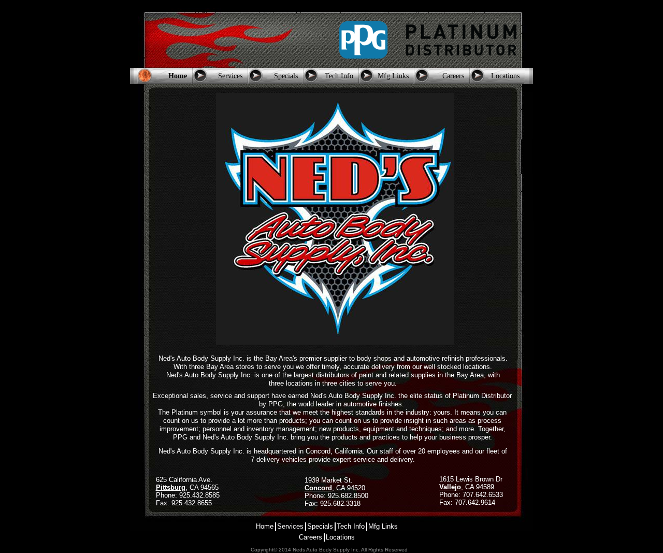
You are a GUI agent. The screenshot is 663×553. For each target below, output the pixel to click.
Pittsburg (170, 487)
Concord (318, 488)
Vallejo (450, 487)
